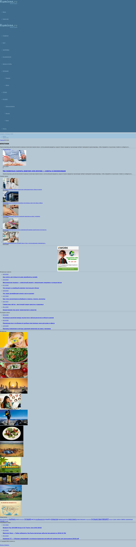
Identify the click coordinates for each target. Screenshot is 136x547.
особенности (40, 519)
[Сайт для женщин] (8, 3)
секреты (119, 519)
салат (114, 519)
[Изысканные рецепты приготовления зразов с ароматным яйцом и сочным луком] (14, 377)
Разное (5, 99)
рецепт (105, 519)
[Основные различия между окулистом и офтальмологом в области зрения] (10, 188)
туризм (2, 521)
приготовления (81, 519)
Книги (7, 120)
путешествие (88, 519)
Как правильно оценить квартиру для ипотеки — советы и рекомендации (34, 171)
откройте (48, 519)
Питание (6, 71)
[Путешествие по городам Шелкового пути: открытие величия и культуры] (10, 516)
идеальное (22, 519)
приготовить (72, 519)
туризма (6, 521)
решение (111, 519)
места (33, 519)
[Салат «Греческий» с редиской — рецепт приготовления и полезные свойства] (11, 440)
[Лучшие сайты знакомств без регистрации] (10, 409)
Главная (2, 140)
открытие (54, 519)
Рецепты (8, 78)
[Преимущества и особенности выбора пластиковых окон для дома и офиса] (10, 201)
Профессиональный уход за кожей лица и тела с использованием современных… (24, 243)
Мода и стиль (7, 64)
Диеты (7, 85)
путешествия (96, 519)
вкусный (4, 519)
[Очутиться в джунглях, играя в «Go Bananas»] (10, 472)
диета (17, 519)
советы (123, 519)
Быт (4, 42)
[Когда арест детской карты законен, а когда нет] (14, 347)
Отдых (5, 92)
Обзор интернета (10, 106)
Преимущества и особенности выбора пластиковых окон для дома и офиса (23, 203)
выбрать (12, 519)
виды (1, 519)
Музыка (8, 113)
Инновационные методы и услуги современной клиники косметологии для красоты (24, 229)
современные (129, 519)
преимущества (63, 519)
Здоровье (6, 50)
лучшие (27, 519)
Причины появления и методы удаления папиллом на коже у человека (21, 216)
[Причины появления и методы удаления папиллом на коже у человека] (10, 215)
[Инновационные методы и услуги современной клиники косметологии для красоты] (10, 228)
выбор (8, 519)
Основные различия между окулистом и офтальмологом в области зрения (22, 189)
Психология (7, 57)
